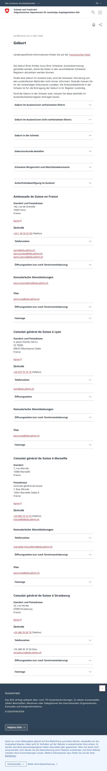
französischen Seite (79, 54)
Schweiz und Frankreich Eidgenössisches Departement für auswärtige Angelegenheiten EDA (47, 10)
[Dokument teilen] (100, 25)
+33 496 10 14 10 (22, 516)
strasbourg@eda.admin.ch (28, 652)
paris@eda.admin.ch (24, 250)
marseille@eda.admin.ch (26, 519)
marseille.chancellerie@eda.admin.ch (33, 546)
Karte (16, 220)
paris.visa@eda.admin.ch (27, 299)
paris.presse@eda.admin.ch (28, 253)
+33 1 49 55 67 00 (23, 233)
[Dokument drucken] (93, 25)
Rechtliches (10, 755)
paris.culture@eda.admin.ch (28, 256)
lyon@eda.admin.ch (24, 388)
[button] (102, 688)
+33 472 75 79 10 (22, 372)
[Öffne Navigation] (100, 12)
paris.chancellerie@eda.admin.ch (31, 283)
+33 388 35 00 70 (22, 632)
